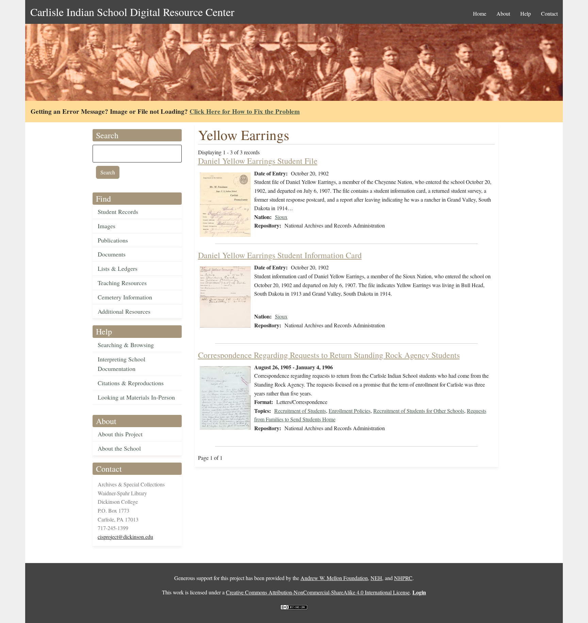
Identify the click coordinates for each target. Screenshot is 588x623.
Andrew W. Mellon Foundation (334, 577)
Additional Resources (124, 311)
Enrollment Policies (350, 410)
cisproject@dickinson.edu (125, 536)
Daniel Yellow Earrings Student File (257, 160)
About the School (119, 448)
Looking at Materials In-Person (136, 397)
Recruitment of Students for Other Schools (418, 410)
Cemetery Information (125, 297)
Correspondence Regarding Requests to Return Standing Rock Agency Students (329, 354)
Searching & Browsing (126, 345)
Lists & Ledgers (117, 268)
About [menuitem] (503, 13)
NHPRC (403, 577)
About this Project (120, 434)
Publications (113, 240)
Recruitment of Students (300, 410)
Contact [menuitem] (549, 13)
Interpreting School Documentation (121, 364)
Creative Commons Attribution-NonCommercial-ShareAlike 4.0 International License (318, 592)
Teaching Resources (122, 283)
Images (106, 226)
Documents (112, 254)
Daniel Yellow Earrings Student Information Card (280, 255)
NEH (376, 577)
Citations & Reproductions (131, 383)
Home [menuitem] (479, 13)
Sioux (281, 216)
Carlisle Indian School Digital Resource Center (132, 11)
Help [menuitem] (525, 13)
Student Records (118, 211)
